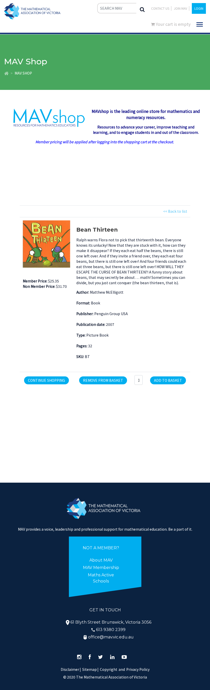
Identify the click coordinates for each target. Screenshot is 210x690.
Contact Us (160, 8)
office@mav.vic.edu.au (111, 637)
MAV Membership (101, 567)
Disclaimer (71, 669)
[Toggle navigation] (199, 24)
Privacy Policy (138, 669)
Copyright (108, 669)
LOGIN (198, 8)
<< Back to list (175, 211)
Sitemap (89, 669)
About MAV (101, 560)
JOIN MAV (180, 8)
